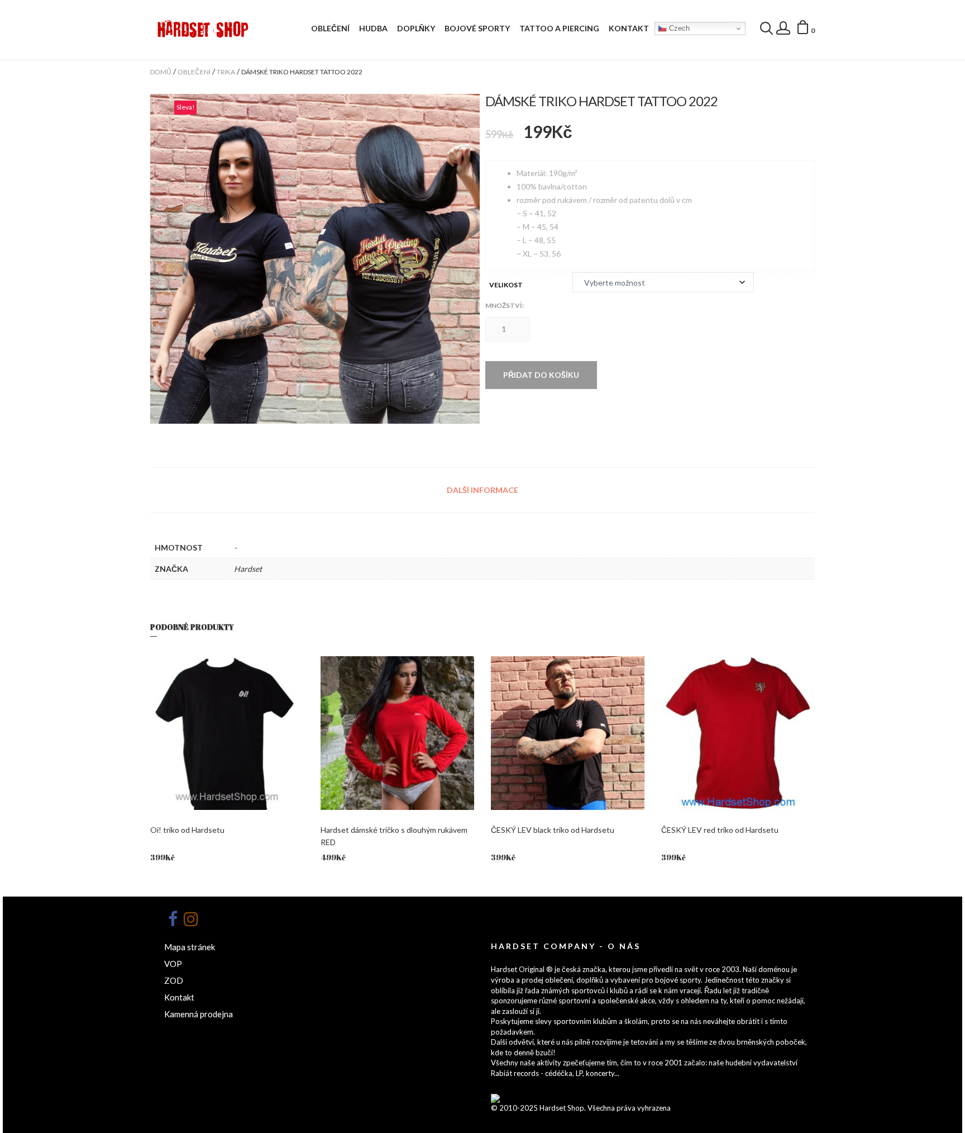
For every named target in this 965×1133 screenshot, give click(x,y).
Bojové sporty (477, 28)
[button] (805, 29)
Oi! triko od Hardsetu (187, 830)
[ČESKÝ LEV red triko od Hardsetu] (738, 733)
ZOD (173, 980)
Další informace (482, 490)
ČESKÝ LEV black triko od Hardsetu (552, 830)
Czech (678, 28)
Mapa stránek (189, 947)
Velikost (506, 285)
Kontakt (629, 28)
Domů (160, 72)
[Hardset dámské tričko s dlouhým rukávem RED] (397, 733)
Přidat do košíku (541, 375)
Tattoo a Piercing (559, 28)
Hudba (373, 28)
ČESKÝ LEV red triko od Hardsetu (719, 830)
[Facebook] (172, 919)
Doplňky (416, 28)
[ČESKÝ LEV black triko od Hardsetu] (567, 733)
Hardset (248, 568)
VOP (173, 964)
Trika (226, 72)
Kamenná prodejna (198, 1014)
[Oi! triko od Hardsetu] (227, 733)
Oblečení (330, 28)
